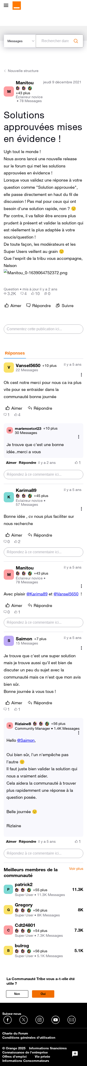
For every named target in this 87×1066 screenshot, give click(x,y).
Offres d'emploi (14, 1056)
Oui (43, 994)
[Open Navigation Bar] (7, 5)
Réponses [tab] (15, 353)
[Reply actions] (79, 437)
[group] (10, 293)
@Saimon (26, 740)
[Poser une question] (74, 1053)
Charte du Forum (15, 1033)
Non (17, 994)
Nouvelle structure (23, 70)
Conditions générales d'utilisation (28, 1037)
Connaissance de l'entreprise (25, 1052)
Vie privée (42, 1056)
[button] (35, 272)
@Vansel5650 (66, 593)
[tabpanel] (43, 611)
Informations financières (48, 1048)
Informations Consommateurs (25, 1061)
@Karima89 (37, 593)
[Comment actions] (81, 375)
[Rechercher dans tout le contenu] (75, 41)
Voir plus (76, 869)
